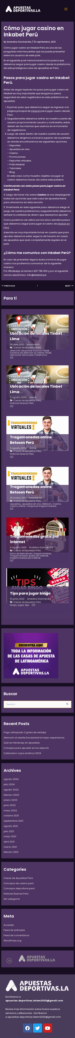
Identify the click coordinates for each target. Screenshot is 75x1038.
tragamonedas (42, 554)
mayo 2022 (10, 810)
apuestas (15, 504)
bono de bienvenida (21, 554)
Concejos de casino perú (19, 883)
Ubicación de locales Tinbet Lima (28, 355)
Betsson (46, 504)
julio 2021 (9, 831)
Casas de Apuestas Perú (27, 347)
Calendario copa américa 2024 (22, 753)
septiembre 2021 (13, 820)
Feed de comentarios (16, 935)
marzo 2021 (10, 846)
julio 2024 (9, 784)
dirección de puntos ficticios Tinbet (29, 351)
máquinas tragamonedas (41, 506)
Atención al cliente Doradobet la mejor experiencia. (34, 737)
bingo (13, 605)
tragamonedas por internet (25, 558)
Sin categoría (12, 898)
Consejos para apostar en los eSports (26, 748)
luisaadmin (33, 344)
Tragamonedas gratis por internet (29, 556)
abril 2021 (9, 841)
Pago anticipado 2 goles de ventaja (25, 732)
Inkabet (35, 111)
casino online (17, 506)
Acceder (9, 925)
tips (27, 605)
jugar (21, 605)
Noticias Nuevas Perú (22, 403)
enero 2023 (10, 800)
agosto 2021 (11, 826)
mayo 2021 (10, 836)
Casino (57, 504)
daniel (32, 397)
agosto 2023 (11, 789)
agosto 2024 (11, 779)
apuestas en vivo (31, 504)
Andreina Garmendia (41, 547)
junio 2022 (10, 805)
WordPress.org (12, 940)
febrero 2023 (11, 794)
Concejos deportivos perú (19, 888)
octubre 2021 (11, 815)
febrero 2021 (11, 852)
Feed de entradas (14, 930)
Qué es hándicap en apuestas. (22, 742)
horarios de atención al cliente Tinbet (30, 353)
